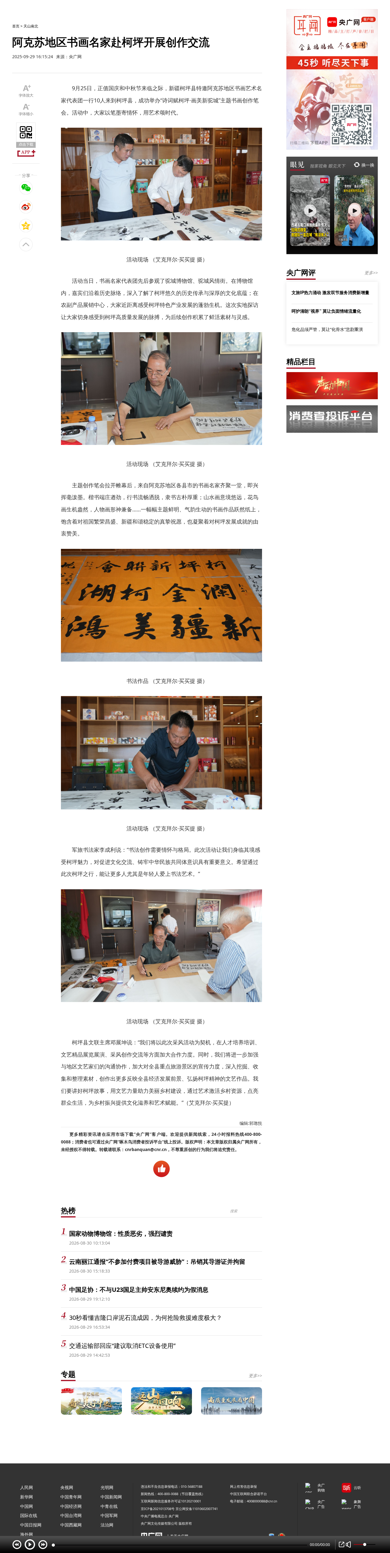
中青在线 (109, 1506)
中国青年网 (71, 1497)
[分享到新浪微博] (26, 206)
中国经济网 (71, 1506)
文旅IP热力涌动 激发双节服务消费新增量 (330, 292)
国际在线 (28, 1515)
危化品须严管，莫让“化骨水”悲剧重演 (327, 329)
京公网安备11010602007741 (197, 1508)
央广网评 (301, 272)
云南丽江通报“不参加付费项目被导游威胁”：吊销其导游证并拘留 (157, 1261)
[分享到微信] (26, 187)
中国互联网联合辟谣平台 (248, 1493)
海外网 (26, 1534)
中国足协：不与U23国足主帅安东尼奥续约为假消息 (138, 1289)
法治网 (107, 1525)
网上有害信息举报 (243, 1486)
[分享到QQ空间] (26, 225)
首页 (16, 26)
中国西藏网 (71, 1525)
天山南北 (30, 26)
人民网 (26, 1487)
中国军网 (109, 1515)
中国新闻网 (111, 1497)
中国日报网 (30, 1525)
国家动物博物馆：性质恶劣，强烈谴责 (121, 1233)
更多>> (255, 1375)
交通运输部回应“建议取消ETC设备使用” (122, 1346)
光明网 (107, 1487)
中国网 (26, 1506)
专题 (68, 1374)
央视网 (66, 1487)
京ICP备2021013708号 (158, 1508)
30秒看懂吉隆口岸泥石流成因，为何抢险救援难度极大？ (145, 1317)
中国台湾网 (71, 1515)
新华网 (26, 1497)
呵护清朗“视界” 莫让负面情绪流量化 (326, 311)
